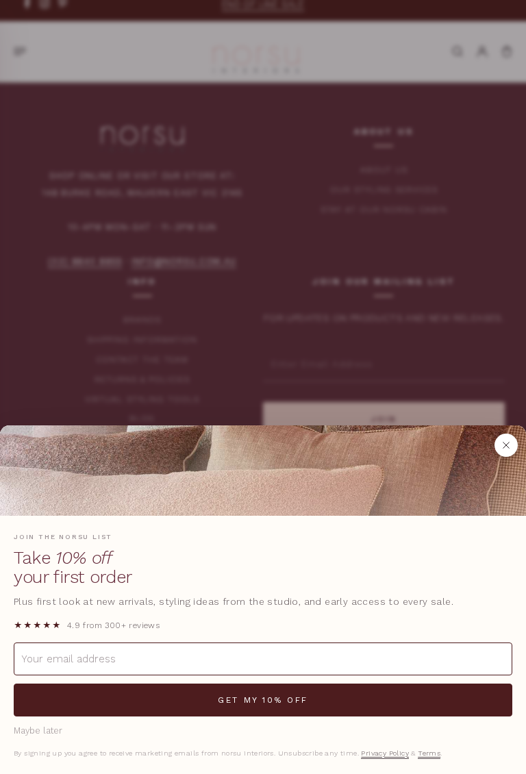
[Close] (506, 445)
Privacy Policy (385, 753)
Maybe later (38, 730)
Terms (429, 753)
